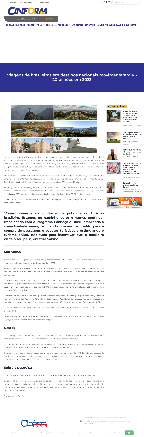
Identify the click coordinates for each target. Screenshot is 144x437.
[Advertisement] (72, 45)
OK (129, 433)
